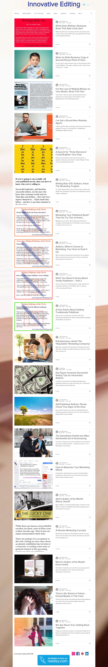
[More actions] (90, 22)
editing (55, 13)
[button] (92, 3)
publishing (63, 13)
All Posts (16, 13)
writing (48, 13)
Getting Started (26, 13)
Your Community (38, 13)
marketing (72, 13)
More (80, 13)
